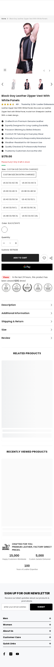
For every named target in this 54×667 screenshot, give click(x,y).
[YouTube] (17, 654)
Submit (41, 607)
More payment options (27, 272)
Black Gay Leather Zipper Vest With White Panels (26, 98)
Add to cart (20, 257)
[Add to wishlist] (44, 258)
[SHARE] (50, 258)
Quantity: (6, 237)
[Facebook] (4, 654)
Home (4, 19)
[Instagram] (11, 654)
